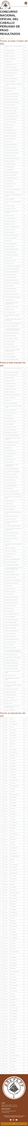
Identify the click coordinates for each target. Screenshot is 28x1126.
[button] (26, 3)
